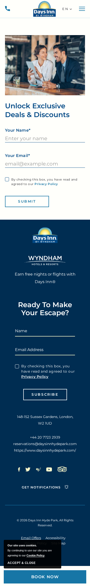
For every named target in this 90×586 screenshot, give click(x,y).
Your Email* (17, 155)
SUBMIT (27, 201)
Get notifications (41, 487)
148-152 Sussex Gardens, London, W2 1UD (45, 420)
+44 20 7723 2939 (7, 9)
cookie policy (35, 555)
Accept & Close (22, 563)
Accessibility (56, 538)
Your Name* (17, 130)
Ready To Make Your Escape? (45, 309)
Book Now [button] (45, 576)
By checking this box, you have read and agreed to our (44, 182)
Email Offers (31, 538)
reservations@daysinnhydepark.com (45, 444)
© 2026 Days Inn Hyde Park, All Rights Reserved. (45, 522)
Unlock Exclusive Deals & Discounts (37, 110)
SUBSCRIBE (45, 394)
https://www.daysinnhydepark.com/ (45, 450)
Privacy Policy (46, 184)
